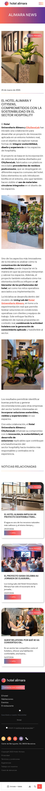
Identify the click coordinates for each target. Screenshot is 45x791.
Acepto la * (21, 728)
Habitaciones (7, 699)
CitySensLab (33, 127)
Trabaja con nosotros (9, 767)
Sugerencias (6, 763)
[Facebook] (22, 739)
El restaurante (7, 706)
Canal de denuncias (9, 770)
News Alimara (34, 35)
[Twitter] (16, 739)
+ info (13, 532)
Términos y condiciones (10, 759)
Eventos (4, 702)
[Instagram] (4, 739)
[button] (27, 739)
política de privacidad (24, 728)
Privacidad (5, 755)
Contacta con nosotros (13, 687)
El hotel (4, 696)
